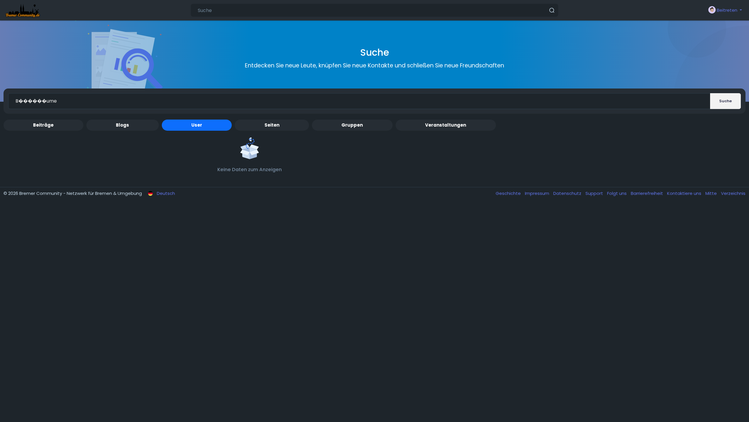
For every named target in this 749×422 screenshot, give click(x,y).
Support (594, 193)
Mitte (711, 193)
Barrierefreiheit (647, 193)
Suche (725, 101)
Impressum (537, 193)
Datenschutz (568, 193)
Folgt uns (617, 193)
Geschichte (509, 193)
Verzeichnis (733, 193)
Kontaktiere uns (684, 193)
